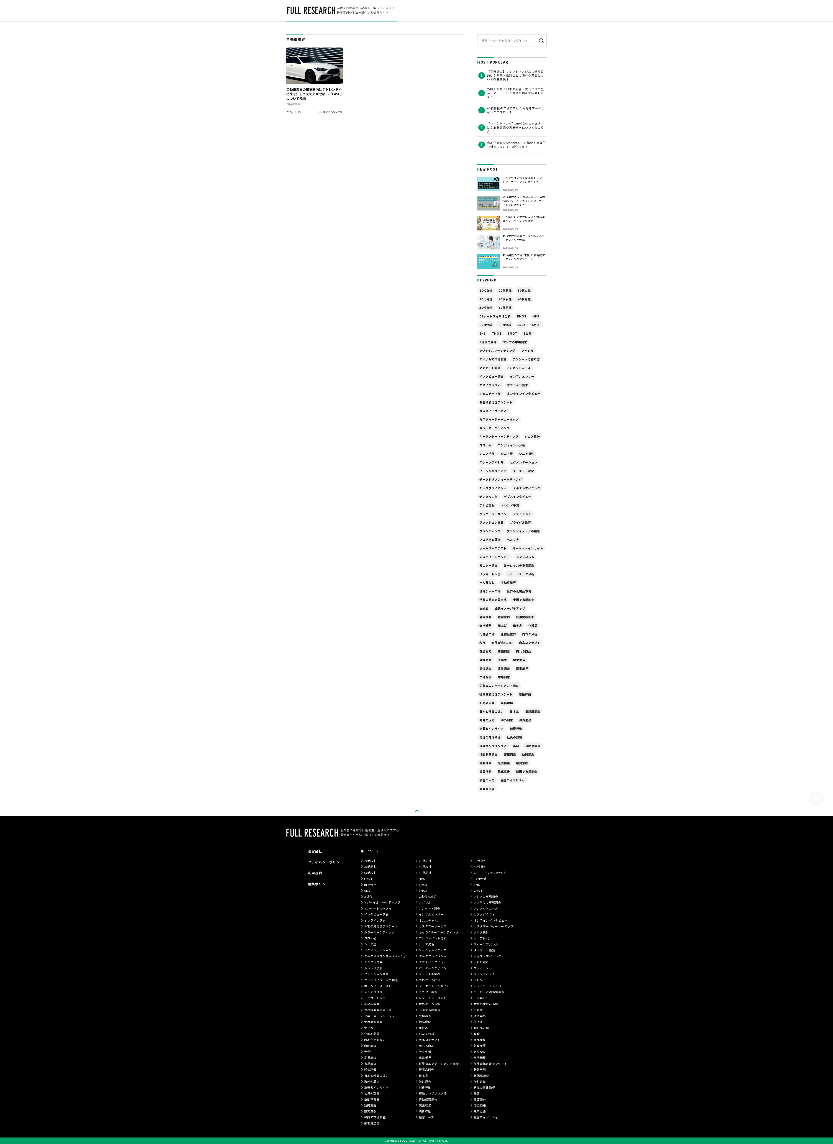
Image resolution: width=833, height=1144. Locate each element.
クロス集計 (532, 436)
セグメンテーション (523, 462)
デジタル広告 (488, 497)
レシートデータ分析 (520, 574)
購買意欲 (522, 763)
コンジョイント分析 (511, 445)
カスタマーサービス (493, 411)
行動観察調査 (488, 754)
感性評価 (525, 694)
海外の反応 (487, 720)
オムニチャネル (490, 393)
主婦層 (484, 608)
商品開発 (485, 651)
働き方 (517, 625)
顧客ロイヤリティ (513, 780)
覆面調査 (510, 754)
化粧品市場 (487, 634)
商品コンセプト (529, 643)
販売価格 (504, 763)
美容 (516, 746)
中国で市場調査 (523, 600)
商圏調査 (504, 651)
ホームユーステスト (493, 548)
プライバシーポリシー (325, 862)
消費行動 (516, 729)
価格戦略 (485, 625)
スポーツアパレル (491, 462)
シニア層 (507, 454)
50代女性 (485, 308)
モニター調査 (488, 565)
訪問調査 (528, 754)
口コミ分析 (529, 634)
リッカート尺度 (490, 574)
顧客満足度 (487, 789)
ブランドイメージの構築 (523, 531)
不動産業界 (508, 582)
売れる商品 (523, 651)
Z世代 (527, 333)
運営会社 (315, 851)
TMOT (497, 333)
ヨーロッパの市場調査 (519, 565)
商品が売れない (502, 643)
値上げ (502, 625)
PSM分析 (485, 325)
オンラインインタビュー (523, 393)
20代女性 (485, 290)
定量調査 (504, 668)
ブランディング (489, 531)
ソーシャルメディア (493, 471)
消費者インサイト (491, 729)
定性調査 (485, 668)
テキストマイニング (526, 488)
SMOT (536, 325)
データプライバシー (493, 488)
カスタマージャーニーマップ (499, 419)
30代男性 (485, 299)
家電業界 (522, 668)
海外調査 (507, 720)
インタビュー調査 (491, 376)
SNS (482, 333)
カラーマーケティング (494, 428)
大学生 (502, 660)
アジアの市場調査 (515, 342)
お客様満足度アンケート (496, 402)
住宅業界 (504, 617)
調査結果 (485, 763)
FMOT (521, 316)
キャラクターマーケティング (499, 436)
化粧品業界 (508, 634)
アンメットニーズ (519, 368)
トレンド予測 (510, 505)
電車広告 (504, 771)
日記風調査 (532, 711)
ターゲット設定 (523, 471)
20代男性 (505, 290)
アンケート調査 (489, 368)
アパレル (527, 350)
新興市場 (507, 703)
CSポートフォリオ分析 (495, 316)
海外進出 (525, 720)
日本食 (514, 711)
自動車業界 (532, 746)
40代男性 (524, 299)
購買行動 (485, 771)
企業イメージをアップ (510, 608)
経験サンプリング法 (493, 746)
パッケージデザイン (493, 514)
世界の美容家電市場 (493, 600)
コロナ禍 (485, 445)
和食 (482, 643)
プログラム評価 (490, 539)
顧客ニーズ (486, 780)
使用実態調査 (525, 617)
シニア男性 (526, 454)
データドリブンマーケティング (500, 479)
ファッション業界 (491, 522)
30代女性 (524, 290)
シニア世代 (487, 454)
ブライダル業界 (520, 522)
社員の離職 (514, 737)
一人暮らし (487, 582)
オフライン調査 (517, 385)
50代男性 (505, 308)
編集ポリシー (318, 884)
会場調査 (485, 617)
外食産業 (485, 660)
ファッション (522, 514)
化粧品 (533, 625)
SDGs (521, 325)
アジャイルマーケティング (497, 350)
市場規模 (485, 677)
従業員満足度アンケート (496, 694)
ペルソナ (513, 539)
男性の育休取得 (490, 737)
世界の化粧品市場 (519, 591)
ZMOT (512, 333)
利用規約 (315, 873)
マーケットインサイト (528, 548)
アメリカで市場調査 (493, 359)
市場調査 (504, 677)
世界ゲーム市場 (490, 591)
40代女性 (505, 299)
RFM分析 (504, 325)
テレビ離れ (487, 505)
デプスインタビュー (517, 497)
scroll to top (416, 811)
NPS (536, 316)
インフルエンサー (522, 376)
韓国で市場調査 (526, 771)
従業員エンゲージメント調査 (499, 686)
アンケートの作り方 (526, 359)
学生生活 (519, 660)
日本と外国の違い (491, 711)
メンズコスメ (525, 557)
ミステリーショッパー (494, 557)
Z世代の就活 (488, 342)
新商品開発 (487, 703)
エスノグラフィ (490, 385)
